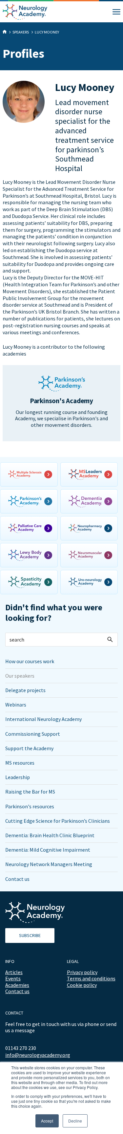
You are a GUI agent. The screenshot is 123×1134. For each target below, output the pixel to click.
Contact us (17, 879)
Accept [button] (47, 1120)
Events (13, 978)
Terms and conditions (91, 978)
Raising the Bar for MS (30, 791)
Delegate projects (25, 690)
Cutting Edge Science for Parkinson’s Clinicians (57, 821)
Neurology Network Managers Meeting (48, 864)
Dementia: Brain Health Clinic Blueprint (49, 835)
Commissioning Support (32, 734)
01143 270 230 (20, 1048)
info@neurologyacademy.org (37, 1055)
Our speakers (19, 675)
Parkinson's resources (29, 806)
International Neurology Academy (43, 719)
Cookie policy (82, 985)
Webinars (15, 704)
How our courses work (29, 661)
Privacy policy (82, 972)
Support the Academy (29, 748)
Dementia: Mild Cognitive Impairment (47, 849)
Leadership (17, 777)
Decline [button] (75, 1120)
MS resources (19, 762)
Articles (14, 972)
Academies (17, 985)
